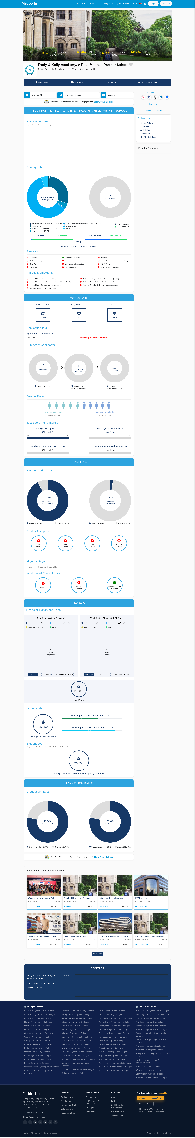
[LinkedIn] (30, 1122)
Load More (97, 954)
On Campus (33, 674)
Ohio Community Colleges (110, 1014)
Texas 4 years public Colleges (112, 1040)
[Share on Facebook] (149, 97)
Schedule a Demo (145, 1104)
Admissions (144, 126)
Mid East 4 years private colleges (151, 1022)
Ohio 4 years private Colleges (112, 1011)
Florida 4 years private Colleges (38, 1025)
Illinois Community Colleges (36, 1063)
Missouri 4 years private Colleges (77, 1029)
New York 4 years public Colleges (76, 1048)
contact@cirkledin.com (36, 1117)
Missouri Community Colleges (75, 1033)
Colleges (106, 3)
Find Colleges (67, 1097)
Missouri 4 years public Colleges (76, 1025)
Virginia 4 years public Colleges (113, 1052)
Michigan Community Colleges (75, 1022)
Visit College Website (35, 987)
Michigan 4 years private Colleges (77, 1018)
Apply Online (145, 130)
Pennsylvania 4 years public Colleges (115, 1018)
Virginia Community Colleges (112, 1059)
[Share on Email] (166, 97)
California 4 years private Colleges (39, 1014)
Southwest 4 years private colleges (151, 1077)
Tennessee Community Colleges (113, 1037)
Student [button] (80, 3)
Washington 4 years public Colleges (115, 1063)
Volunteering (67, 1109)
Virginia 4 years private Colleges (113, 1055)
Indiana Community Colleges (37, 1052)
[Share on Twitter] (155, 97)
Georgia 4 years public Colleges (38, 1033)
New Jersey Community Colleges (76, 1044)
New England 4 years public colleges (152, 1011)
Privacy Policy (117, 1111)
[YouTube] (45, 1122)
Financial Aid (145, 133)
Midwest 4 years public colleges (150, 1046)
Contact (114, 1097)
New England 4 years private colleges (153, 1014)
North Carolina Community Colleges (78, 1069)
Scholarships (66, 1101)
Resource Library (68, 1113)
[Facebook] (25, 1122)
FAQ (113, 1101)
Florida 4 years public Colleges (38, 1022)
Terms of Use (117, 1115)
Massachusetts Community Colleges (78, 1011)
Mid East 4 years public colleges (150, 1018)
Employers (116, 3)
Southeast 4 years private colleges (151, 1029)
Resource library (131, 3)
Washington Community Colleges (114, 1070)
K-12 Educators (94, 3)
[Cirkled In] (30, 4)
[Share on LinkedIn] (160, 97)
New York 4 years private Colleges (77, 1052)
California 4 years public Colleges (39, 1011)
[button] (145, 4)
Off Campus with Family (64, 674)
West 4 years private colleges (149, 1070)
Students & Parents (95, 1097)
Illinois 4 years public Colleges (37, 1055)
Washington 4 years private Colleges (115, 1066)
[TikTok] (50, 1122)
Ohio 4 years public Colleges (74, 1073)
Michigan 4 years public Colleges (76, 1014)
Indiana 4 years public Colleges (38, 1044)
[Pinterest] (55, 1122)
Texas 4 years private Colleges (112, 1044)
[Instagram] (35, 1122)
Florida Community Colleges (37, 1029)
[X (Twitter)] (40, 1122)
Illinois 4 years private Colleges (38, 1059)
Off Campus (46, 674)
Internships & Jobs (69, 1105)
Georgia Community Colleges (37, 1040)
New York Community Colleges (75, 1055)
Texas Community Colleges (111, 1048)
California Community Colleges (38, 1018)
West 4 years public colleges (148, 1066)
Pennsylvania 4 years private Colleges (116, 1022)
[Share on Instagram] (143, 97)
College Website (146, 123)
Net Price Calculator (148, 137)
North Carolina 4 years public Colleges (79, 1059)
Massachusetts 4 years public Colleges (41, 1066)
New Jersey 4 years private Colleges (78, 1040)
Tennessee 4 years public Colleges (114, 1029)
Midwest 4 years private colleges (151, 1050)
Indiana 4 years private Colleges (38, 1048)
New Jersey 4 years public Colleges (77, 1037)
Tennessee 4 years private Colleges (114, 1033)
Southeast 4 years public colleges (151, 1025)
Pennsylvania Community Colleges (114, 1025)
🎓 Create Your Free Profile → (150, 1098)
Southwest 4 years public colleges (151, 1074)
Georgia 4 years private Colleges (39, 1037)
